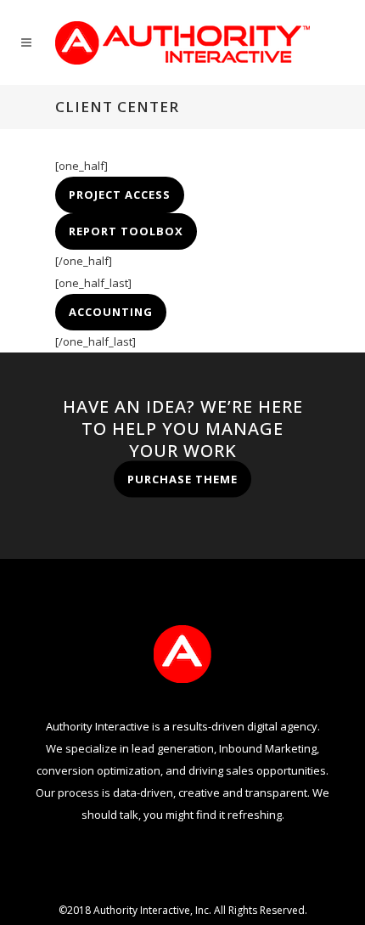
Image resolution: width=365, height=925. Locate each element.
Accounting (111, 311)
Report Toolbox (126, 231)
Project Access (120, 194)
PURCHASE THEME (182, 479)
